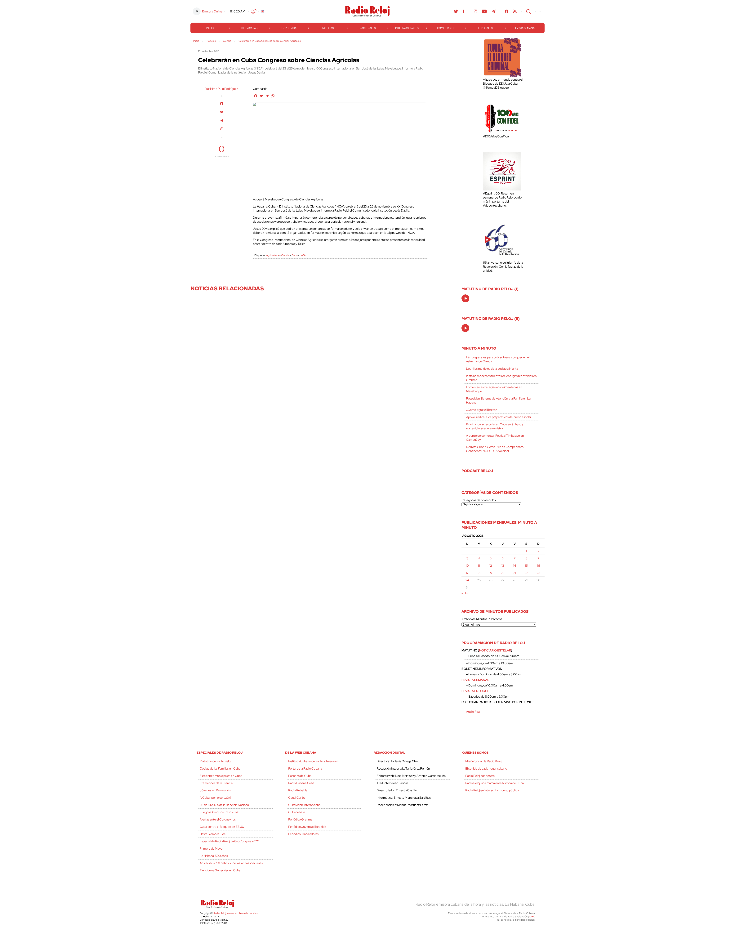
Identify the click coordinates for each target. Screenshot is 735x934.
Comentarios (446, 28)
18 (479, 573)
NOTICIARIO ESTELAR (495, 650)
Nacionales (367, 28)
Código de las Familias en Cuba (220, 768)
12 (490, 566)
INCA (303, 255)
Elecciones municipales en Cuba (221, 776)
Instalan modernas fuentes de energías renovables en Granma (501, 378)
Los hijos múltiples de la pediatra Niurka (492, 369)
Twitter (456, 11)
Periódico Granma (300, 819)
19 (490, 573)
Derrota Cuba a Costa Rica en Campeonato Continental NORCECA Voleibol (494, 449)
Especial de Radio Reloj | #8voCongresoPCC (229, 841)
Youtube (484, 11)
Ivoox (507, 11)
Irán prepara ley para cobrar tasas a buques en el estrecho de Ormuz (497, 359)
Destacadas (249, 28)
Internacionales (407, 28)
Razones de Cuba (299, 776)
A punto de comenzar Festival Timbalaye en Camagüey (495, 438)
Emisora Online (212, 11)
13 (502, 566)
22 (526, 573)
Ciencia (285, 255)
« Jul (464, 593)
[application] (465, 298)
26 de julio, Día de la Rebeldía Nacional (224, 805)
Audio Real (473, 712)
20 (503, 573)
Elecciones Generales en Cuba (220, 870)
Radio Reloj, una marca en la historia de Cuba (494, 783)
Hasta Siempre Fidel (213, 834)
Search (528, 11)
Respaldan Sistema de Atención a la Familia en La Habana (498, 400)
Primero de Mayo (211, 849)
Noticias (328, 28)
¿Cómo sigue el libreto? (481, 410)
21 (514, 573)
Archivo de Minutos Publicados (481, 619)
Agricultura (272, 255)
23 (538, 573)
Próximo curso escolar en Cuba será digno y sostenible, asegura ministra (494, 426)
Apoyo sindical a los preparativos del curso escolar (498, 417)
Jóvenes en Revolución (215, 790)
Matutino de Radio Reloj (215, 761)
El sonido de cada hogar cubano (486, 768)
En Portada (288, 28)
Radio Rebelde (297, 790)
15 (526, 566)
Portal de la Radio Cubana (305, 768)
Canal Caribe (296, 798)
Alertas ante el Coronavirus (218, 819)
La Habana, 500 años (214, 856)
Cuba (295, 255)
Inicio (210, 28)
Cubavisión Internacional (304, 805)
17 (467, 573)
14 (514, 566)
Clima (253, 11)
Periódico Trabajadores (303, 834)
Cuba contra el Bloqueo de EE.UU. (222, 827)
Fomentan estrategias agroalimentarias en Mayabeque (494, 389)
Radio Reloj (367, 11)
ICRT (531, 916)
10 (467, 566)
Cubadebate (296, 812)
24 (467, 580)
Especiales (485, 28)
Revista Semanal (525, 28)
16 (538, 566)
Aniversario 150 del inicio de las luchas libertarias (231, 863)
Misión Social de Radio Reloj (483, 761)
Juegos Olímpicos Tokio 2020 (219, 812)
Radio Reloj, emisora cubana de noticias (235, 913)
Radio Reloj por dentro (480, 776)
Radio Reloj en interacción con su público (492, 790)
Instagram (475, 11)
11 (479, 566)
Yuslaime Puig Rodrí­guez (221, 89)
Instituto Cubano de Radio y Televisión (313, 761)
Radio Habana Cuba (301, 783)
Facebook (464, 11)
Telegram (494, 11)
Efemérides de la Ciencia (216, 783)
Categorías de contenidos (478, 500)
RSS (515, 11)
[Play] (466, 299)
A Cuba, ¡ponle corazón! (215, 798)
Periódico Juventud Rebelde (307, 827)
